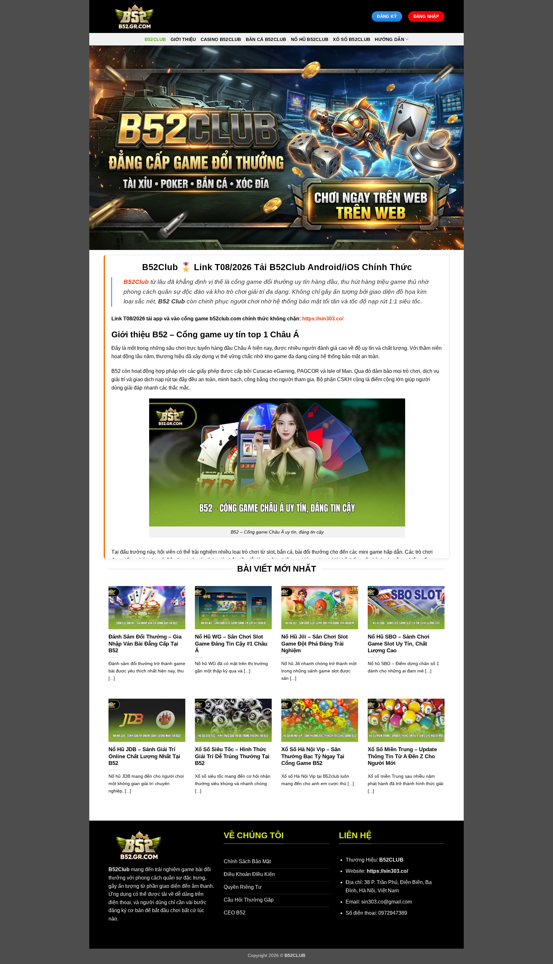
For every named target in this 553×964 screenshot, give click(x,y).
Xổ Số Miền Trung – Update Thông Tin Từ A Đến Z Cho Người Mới (402, 756)
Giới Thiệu (183, 39)
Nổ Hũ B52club (310, 39)
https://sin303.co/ (387, 871)
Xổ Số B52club (351, 39)
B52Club (119, 869)
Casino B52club (221, 39)
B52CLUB (391, 860)
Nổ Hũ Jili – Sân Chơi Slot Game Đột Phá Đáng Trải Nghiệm (314, 644)
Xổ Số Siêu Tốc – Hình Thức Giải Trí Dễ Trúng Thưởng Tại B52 (232, 756)
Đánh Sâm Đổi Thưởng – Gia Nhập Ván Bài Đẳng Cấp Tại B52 (144, 644)
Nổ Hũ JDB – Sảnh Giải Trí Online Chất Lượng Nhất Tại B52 (144, 756)
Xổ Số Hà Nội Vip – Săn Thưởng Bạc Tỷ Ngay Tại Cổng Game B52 (312, 756)
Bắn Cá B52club (266, 39)
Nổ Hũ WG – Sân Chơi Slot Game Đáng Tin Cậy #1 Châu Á (231, 644)
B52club (155, 39)
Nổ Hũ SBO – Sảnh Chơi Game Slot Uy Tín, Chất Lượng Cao (398, 644)
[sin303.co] (134, 16)
